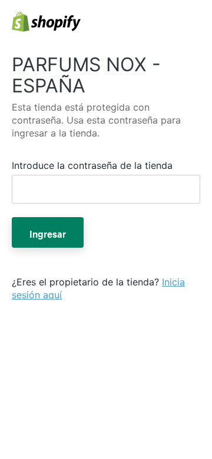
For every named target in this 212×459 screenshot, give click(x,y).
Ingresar (47, 232)
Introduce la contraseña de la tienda (92, 165)
